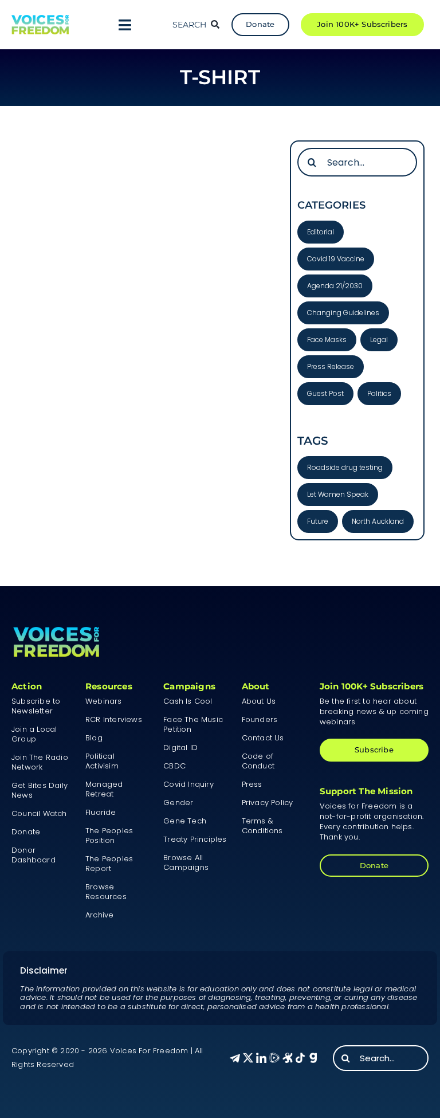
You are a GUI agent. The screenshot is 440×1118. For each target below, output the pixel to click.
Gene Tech (184, 820)
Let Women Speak (337, 494)
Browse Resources (106, 891)
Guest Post (325, 393)
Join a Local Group (34, 734)
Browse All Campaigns (186, 862)
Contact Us (263, 737)
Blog (94, 737)
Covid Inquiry (188, 784)
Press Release (330, 366)
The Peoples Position (109, 835)
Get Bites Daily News (39, 790)
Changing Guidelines (343, 312)
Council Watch (39, 813)
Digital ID (180, 747)
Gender (178, 802)
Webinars (103, 701)
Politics (379, 393)
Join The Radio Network (39, 762)
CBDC (174, 765)
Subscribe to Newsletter (35, 706)
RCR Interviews (113, 719)
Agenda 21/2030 (335, 286)
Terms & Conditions (262, 825)
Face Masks (327, 339)
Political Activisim (102, 761)
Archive (99, 914)
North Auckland (378, 521)
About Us (259, 701)
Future (317, 521)
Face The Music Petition (193, 724)
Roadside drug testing (345, 467)
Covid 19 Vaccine (335, 259)
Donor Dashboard (33, 855)
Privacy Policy (267, 802)
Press (252, 784)
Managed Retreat (104, 789)
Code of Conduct (258, 761)
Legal (379, 339)
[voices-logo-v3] (40, 19)
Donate (25, 831)
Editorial (320, 232)
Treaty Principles (194, 839)
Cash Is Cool (187, 701)
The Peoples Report (109, 863)
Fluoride (100, 812)
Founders (260, 719)
